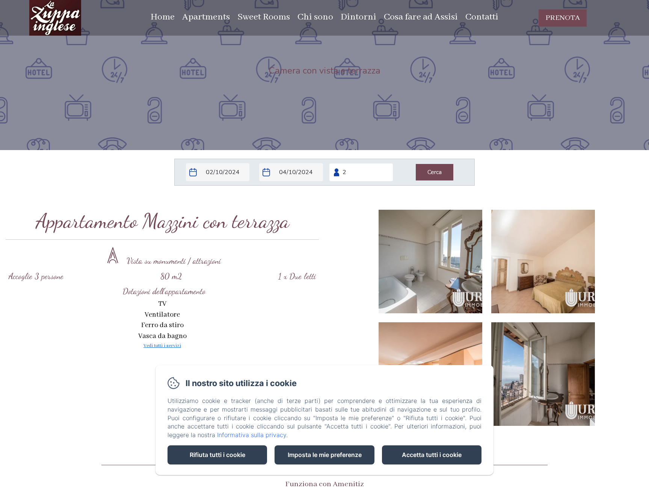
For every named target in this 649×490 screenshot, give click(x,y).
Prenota (562, 18)
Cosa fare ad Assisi (421, 17)
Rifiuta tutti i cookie (217, 454)
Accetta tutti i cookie (432, 454)
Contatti (481, 17)
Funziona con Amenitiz (324, 484)
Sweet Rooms (263, 17)
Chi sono (315, 17)
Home (163, 17)
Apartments (206, 17)
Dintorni (358, 17)
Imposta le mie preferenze (325, 454)
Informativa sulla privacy (251, 435)
